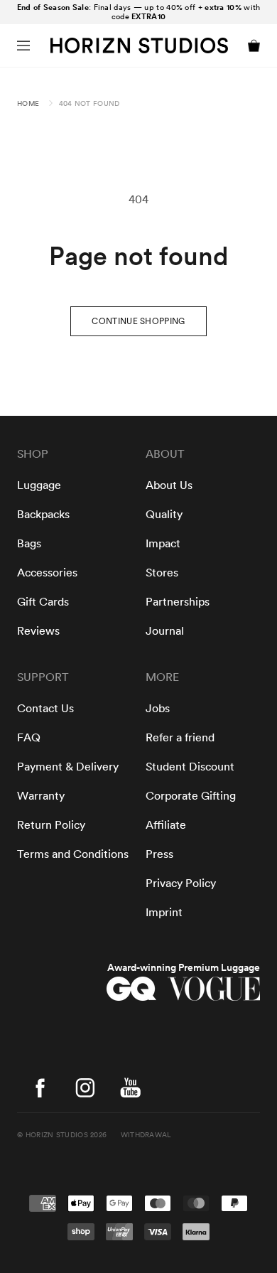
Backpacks (43, 514)
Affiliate (166, 825)
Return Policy (51, 825)
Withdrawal (146, 1135)
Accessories (47, 573)
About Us (169, 485)
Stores (162, 573)
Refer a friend (180, 737)
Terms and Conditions (73, 854)
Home (28, 103)
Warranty (41, 796)
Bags (29, 543)
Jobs (158, 708)
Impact (163, 543)
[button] (23, 45)
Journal (165, 631)
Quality (164, 514)
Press (159, 854)
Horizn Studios (57, 1135)
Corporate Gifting (191, 796)
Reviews (38, 631)
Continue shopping (138, 321)
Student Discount (190, 767)
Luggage (39, 485)
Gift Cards (43, 602)
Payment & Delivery (68, 767)
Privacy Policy (181, 883)
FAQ (28, 737)
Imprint (164, 912)
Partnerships (178, 602)
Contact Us (45, 708)
